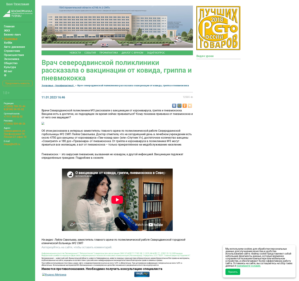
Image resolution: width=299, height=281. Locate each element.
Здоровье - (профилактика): (58, 85)
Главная (9, 26)
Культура (10, 67)
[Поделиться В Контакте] (174, 106)
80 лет (8, 71)
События (90, 52)
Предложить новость (17, 83)
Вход (9, 4)
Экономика (11, 59)
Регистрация (21, 4)
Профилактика (108, 52)
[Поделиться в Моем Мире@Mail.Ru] (179, 106)
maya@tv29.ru (12, 144)
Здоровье (10, 38)
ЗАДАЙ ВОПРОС (156, 52)
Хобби (8, 42)
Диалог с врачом (132, 52)
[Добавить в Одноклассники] (185, 106)
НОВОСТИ (75, 52)
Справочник (12, 50)
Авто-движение (14, 47)
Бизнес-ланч (12, 34)
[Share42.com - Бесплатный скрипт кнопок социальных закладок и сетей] (190, 106)
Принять (233, 271)
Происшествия (14, 55)
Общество (11, 63)
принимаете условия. (249, 265)
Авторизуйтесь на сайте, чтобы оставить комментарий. (77, 247)
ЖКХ (7, 30)
